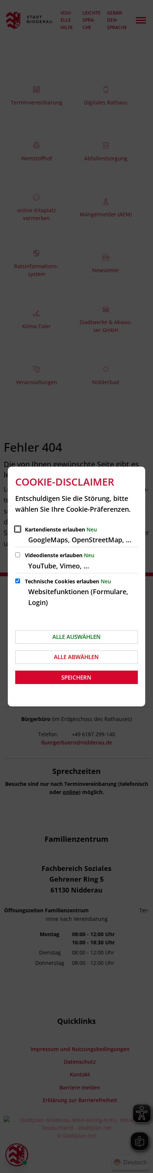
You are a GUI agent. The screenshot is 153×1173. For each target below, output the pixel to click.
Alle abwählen (76, 657)
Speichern (76, 677)
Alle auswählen (76, 636)
